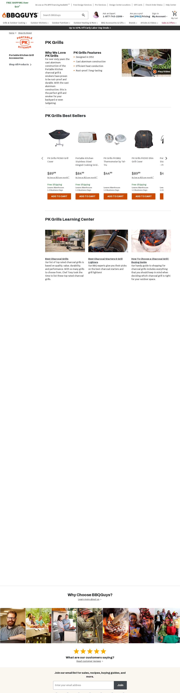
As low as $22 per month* (86, 177)
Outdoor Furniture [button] (60, 23)
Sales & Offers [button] (168, 23)
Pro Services (100, 5)
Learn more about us (88, 599)
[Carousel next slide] (166, 158)
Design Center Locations (120, 5)
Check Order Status (154, 5)
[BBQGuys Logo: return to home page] (20, 15)
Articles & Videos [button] (148, 23)
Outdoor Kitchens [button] (39, 23)
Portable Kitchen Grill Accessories (21, 56)
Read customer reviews (88, 661)
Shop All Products (19, 64)
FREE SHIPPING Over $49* (17, 4)
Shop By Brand (25, 33)
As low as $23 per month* (58, 177)
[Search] (83, 15)
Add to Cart (59, 196)
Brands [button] (132, 23)
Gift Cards (138, 5)
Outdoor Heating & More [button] (85, 23)
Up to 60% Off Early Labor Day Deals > (90, 27)
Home (11, 33)
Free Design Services (82, 5)
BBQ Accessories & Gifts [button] (112, 23)
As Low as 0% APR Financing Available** (52, 5)
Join (120, 685)
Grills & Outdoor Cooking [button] (14, 23)
